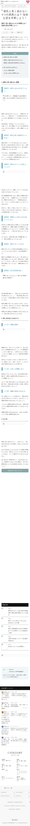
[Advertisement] (15, 536)
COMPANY (4, 792)
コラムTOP (20, 5)
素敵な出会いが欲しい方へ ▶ (15, 470)
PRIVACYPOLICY (5, 796)
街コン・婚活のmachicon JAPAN (9, 5)
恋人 (25, 5)
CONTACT (18, 796)
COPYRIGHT (19, 792)
